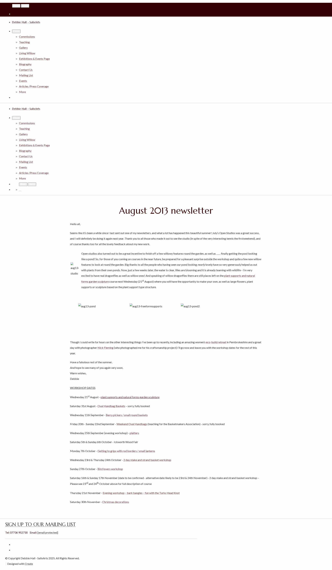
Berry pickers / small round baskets (127, 415)
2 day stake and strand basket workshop (147, 460)
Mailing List (26, 75)
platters (134, 433)
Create (29, 563)
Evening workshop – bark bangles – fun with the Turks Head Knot (141, 493)
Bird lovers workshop (110, 469)
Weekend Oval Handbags (132, 424)
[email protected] (48, 532)
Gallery (23, 47)
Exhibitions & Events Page (34, 58)
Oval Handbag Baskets (111, 406)
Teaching (24, 42)
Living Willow (27, 53)
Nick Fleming (105, 347)
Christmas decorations (115, 502)
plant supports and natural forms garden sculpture (130, 397)
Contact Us (26, 69)
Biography (25, 64)
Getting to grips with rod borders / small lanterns (126, 451)
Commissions (27, 36)
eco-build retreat (216, 342)
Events (23, 80)
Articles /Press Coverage (34, 86)
